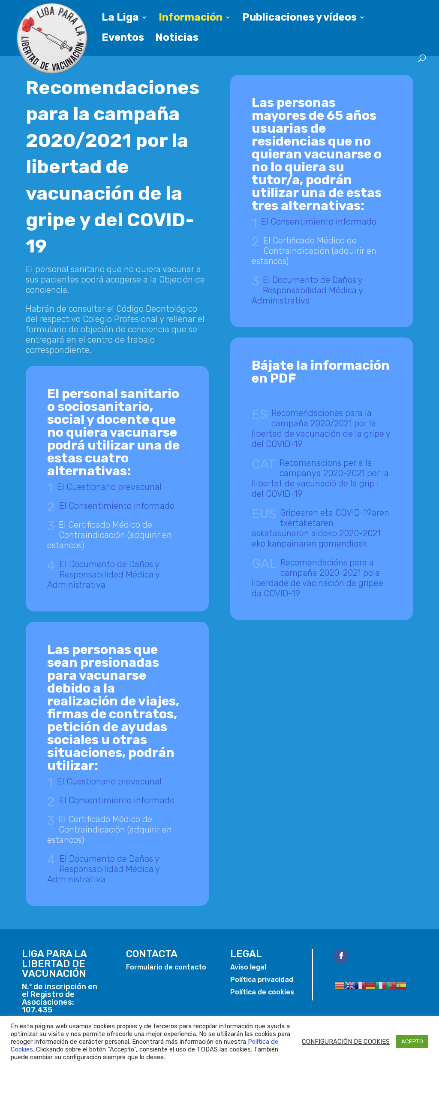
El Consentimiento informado (116, 506)
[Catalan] (339, 985)
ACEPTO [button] (412, 1041)
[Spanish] (401, 985)
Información (191, 18)
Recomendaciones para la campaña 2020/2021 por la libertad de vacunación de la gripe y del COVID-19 (321, 428)
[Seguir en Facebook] (341, 956)
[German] (370, 985)
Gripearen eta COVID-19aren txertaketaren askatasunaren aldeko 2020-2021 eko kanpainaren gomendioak (321, 528)
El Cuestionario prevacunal (109, 487)
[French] (360, 985)
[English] (350, 985)
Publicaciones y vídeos (299, 18)
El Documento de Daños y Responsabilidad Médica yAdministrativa (103, 574)
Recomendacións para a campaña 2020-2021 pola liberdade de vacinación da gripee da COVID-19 (317, 578)
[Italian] (381, 985)
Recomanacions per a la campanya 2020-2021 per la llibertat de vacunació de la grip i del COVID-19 (320, 478)
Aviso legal (248, 967)
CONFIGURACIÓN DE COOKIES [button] (346, 1041)
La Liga (120, 18)
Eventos (123, 38)
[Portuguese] (391, 985)
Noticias (176, 38)
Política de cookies (262, 992)
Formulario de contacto (166, 967)
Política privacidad (261, 979)
